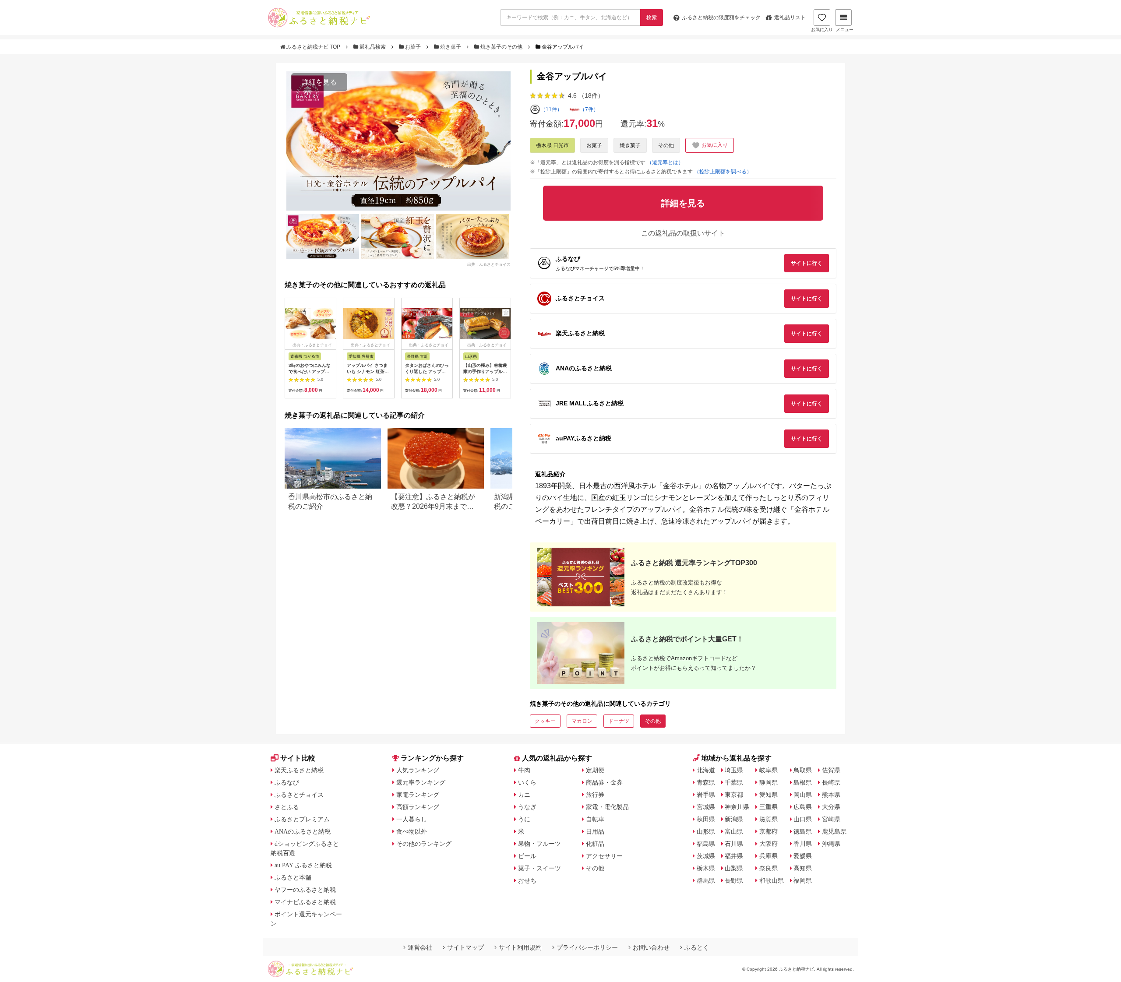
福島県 (706, 844)
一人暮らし (411, 819)
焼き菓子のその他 (501, 47)
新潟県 (734, 819)
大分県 (831, 807)
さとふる (287, 807)
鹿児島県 (834, 831)
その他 (666, 145)
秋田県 (706, 819)
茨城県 (706, 856)
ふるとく (696, 947)
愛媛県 (802, 856)
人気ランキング (417, 770)
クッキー (545, 721)
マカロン (581, 721)
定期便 (595, 770)
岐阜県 (768, 770)
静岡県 (768, 782)
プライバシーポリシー (587, 947)
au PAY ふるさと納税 (303, 865)
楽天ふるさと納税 (299, 770)
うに (524, 819)
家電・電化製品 (607, 807)
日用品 (595, 831)
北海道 (706, 770)
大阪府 (768, 844)
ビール (527, 856)
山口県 (802, 819)
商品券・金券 (604, 782)
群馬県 (706, 880)
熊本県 (831, 795)
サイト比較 (297, 758)
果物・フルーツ (539, 844)
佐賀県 (831, 770)
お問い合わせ (651, 947)
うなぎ (527, 807)
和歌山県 (771, 880)
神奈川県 (737, 807)
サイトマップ (465, 947)
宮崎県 (831, 819)
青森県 (706, 782)
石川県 (734, 844)
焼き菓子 (450, 47)
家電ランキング (417, 795)
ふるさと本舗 (293, 877)
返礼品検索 (372, 47)
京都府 (768, 831)
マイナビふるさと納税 (305, 902)
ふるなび (287, 782)
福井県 (734, 856)
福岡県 (802, 880)
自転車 (595, 819)
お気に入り (822, 29)
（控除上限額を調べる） (723, 172)
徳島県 (802, 831)
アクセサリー (604, 856)
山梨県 (734, 868)
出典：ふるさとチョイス (489, 264)
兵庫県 (768, 856)
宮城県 (706, 807)
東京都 (734, 795)
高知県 (802, 868)
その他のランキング (423, 844)
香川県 (802, 844)
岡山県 (802, 795)
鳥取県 (802, 770)
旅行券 (595, 795)
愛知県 (768, 795)
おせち (527, 880)
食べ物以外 (411, 831)
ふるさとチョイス (299, 795)
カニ (524, 795)
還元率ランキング (420, 782)
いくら (527, 782)
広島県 (802, 807)
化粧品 (595, 844)
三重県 (768, 807)
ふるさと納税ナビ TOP (313, 47)
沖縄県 (831, 844)
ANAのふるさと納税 (303, 831)
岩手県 (706, 795)
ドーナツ (618, 721)
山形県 (706, 831)
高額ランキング (417, 807)
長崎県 (831, 782)
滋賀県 (768, 819)
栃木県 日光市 (552, 145)
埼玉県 (734, 770)
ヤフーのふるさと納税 (305, 890)
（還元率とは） (665, 162)
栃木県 (706, 868)
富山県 (734, 831)
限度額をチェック (721, 17)
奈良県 (768, 868)
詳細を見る (319, 82)
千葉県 (734, 782)
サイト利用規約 (520, 947)
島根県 (802, 782)
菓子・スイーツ (539, 868)
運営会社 (420, 947)
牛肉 (524, 770)
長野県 (734, 880)
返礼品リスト (790, 17)
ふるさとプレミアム (302, 819)
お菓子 (413, 47)
